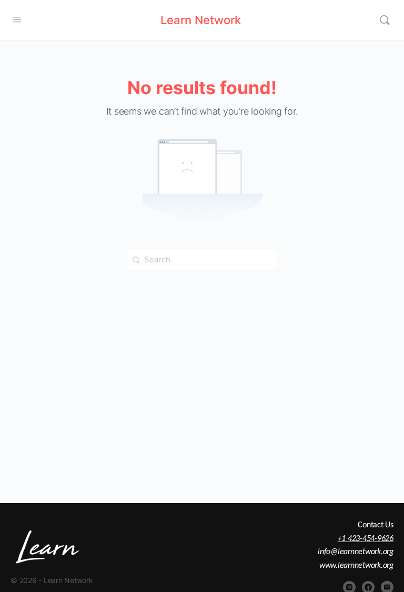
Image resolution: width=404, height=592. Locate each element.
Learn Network (200, 20)
